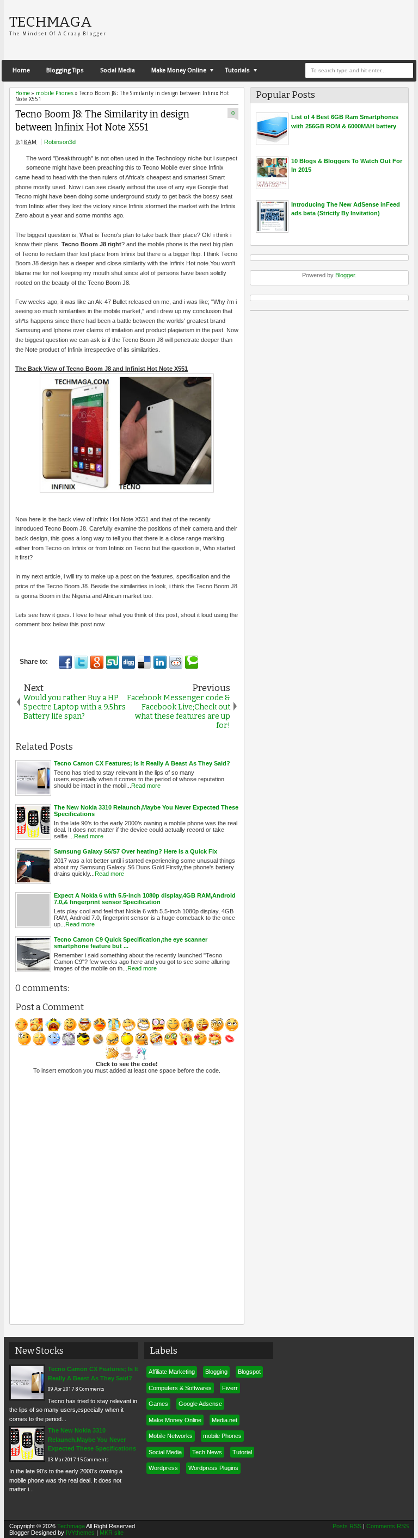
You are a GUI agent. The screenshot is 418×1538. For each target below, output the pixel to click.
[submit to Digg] (128, 662)
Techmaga (50, 21)
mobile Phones (222, 1436)
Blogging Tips (65, 70)
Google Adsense (200, 1403)
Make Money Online (178, 70)
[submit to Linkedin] (160, 662)
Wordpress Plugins (213, 1468)
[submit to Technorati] (191, 662)
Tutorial (242, 1452)
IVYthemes (80, 1532)
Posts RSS (347, 1526)
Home (21, 70)
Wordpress (163, 1468)
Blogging (216, 1371)
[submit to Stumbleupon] (112, 662)
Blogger (345, 275)
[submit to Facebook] (65, 662)
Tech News (207, 1452)
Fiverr (230, 1388)
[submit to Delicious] (144, 662)
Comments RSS (387, 1526)
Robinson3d (60, 142)
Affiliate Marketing (172, 1371)
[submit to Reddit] (175, 662)
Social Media (117, 70)
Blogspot (249, 1371)
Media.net (224, 1420)
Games (158, 1403)
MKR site (112, 1532)
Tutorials (237, 70)
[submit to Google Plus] (96, 662)
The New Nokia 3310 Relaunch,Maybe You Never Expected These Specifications (92, 1439)
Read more (146, 785)
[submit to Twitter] (81, 662)
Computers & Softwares (180, 1388)
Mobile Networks (171, 1436)
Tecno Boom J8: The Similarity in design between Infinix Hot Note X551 (102, 121)
